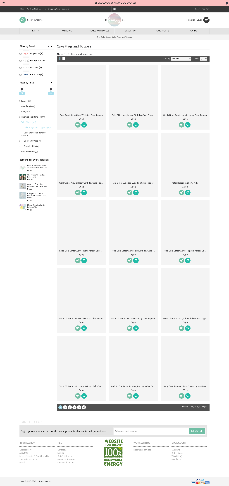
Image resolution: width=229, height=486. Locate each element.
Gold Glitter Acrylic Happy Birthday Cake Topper (81, 183)
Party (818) (26, 111)
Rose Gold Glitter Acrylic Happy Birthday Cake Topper (185, 250)
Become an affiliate (142, 450)
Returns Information (66, 462)
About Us (23, 453)
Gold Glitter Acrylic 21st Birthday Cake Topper (133, 115)
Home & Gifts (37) (29, 151)
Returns (60, 453)
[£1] (22, 89)
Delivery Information (66, 459)
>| (84, 407)
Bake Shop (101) (28, 122)
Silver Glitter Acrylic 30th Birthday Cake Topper (185, 318)
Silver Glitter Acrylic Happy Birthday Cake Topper (81, 386)
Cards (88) (26, 101)
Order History (177, 453)
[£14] (51, 89)
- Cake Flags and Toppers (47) (36, 127)
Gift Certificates (64, 456)
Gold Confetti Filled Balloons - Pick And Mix (37, 185)
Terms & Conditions (28, 459)
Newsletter (176, 459)
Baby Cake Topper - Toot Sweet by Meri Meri (185, 386)
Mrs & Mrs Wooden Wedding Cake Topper (133, 183)
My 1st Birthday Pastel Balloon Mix (36, 206)
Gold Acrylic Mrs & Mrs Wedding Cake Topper (81, 115)
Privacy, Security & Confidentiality (34, 456)
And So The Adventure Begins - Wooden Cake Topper (133, 386)
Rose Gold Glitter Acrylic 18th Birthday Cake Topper (81, 250)
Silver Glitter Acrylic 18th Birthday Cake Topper (81, 318)
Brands (22, 462)
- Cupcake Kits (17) (30, 146)
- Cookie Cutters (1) (31, 141)
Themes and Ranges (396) (33, 117)
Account (176, 450)
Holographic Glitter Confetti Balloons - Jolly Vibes (37, 196)
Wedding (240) (28, 106)
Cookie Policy (25, 450)
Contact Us (62, 450)
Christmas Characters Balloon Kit (36, 176)
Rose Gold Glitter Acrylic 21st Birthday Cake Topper (133, 250)
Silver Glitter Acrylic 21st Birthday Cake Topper (133, 318)
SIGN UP (199, 431)
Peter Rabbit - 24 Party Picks (185, 183)
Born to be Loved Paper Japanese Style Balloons (37, 167)
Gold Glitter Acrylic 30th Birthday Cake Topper (185, 115)
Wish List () (177, 456)
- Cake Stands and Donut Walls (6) (33, 134)
